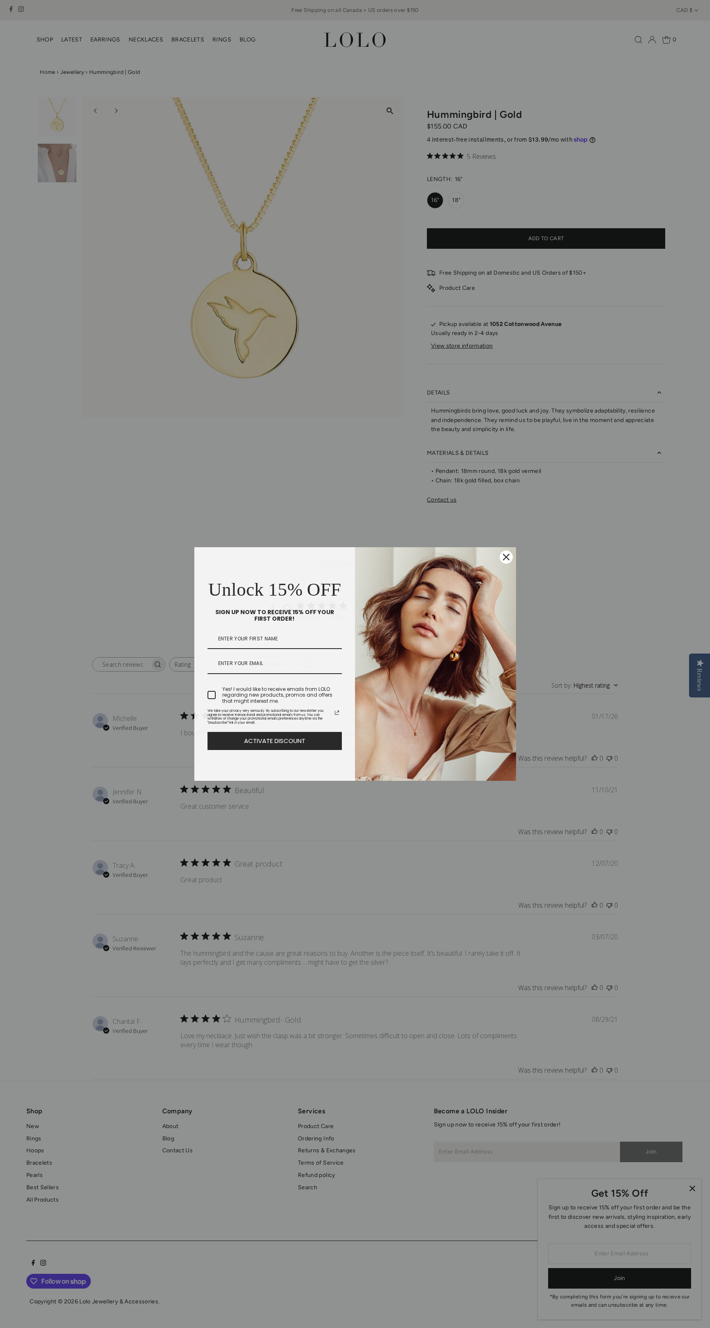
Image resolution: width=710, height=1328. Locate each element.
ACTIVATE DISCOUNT (274, 740)
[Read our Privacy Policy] (337, 713)
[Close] (506, 557)
